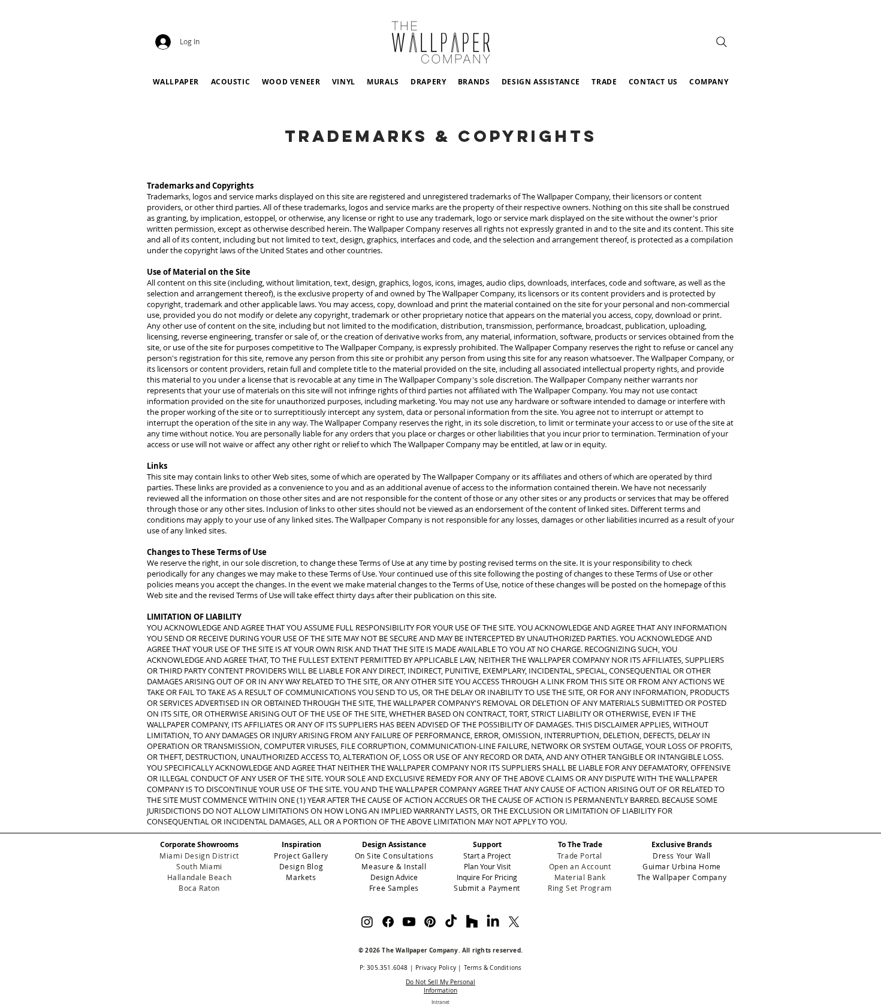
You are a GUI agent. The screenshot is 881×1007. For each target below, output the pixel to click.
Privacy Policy (435, 968)
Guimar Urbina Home (681, 866)
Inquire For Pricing (487, 877)
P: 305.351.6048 (384, 968)
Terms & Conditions (493, 968)
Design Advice (394, 877)
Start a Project (487, 855)
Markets (301, 877)
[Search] (721, 42)
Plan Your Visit (487, 866)
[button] (474, 82)
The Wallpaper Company (682, 877)
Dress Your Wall (682, 855)
